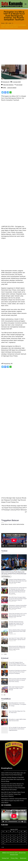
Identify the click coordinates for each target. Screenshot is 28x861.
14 (17, 837)
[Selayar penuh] (25, 546)
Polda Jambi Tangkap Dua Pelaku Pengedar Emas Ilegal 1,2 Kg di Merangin (16, 688)
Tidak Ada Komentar (8, 85)
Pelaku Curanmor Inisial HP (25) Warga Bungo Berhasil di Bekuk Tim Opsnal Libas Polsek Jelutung (17, 680)
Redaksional (23, 858)
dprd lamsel (19, 84)
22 (21, 839)
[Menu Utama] (25, 4)
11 (6, 837)
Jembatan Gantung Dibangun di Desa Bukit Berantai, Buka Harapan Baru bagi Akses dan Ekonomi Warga (17, 581)
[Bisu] (22, 546)
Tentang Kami (5, 858)
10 (3, 837)
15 (21, 837)
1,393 (5, 654)
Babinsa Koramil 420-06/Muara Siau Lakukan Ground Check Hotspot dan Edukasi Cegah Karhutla (17, 648)
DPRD (4, 87)
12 (10, 837)
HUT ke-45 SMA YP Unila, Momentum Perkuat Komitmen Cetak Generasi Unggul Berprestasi (17, 729)
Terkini (4, 551)
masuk (10, 524)
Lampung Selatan (11, 87)
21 (17, 839)
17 (3, 839)
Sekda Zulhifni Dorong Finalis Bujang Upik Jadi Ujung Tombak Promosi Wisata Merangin (13, 773)
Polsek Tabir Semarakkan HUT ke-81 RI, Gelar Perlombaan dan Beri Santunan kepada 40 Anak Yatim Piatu (18, 615)
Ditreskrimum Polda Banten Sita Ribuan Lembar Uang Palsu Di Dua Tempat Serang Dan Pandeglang (17, 672)
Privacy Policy (14, 858)
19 (10, 839)
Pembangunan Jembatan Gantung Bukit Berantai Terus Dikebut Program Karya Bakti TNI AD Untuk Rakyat (18, 607)
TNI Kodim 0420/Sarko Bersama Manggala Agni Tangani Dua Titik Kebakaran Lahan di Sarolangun (16, 623)
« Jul (2, 847)
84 (4, 694)
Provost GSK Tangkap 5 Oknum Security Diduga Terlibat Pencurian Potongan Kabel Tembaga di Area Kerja (17, 664)
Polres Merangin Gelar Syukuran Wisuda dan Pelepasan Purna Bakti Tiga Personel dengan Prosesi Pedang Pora (13, 500)
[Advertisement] (14, 44)
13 (14, 837)
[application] (14, 540)
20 (14, 839)
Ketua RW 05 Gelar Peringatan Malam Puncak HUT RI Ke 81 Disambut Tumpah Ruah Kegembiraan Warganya (18, 599)
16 (25, 837)
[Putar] (3, 546)
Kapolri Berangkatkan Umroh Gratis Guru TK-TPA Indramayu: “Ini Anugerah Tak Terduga (17, 704)
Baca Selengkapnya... (6, 576)
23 (25, 839)
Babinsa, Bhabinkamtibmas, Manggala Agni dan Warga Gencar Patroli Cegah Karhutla (17, 631)
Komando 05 (6, 81)
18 (6, 839)
